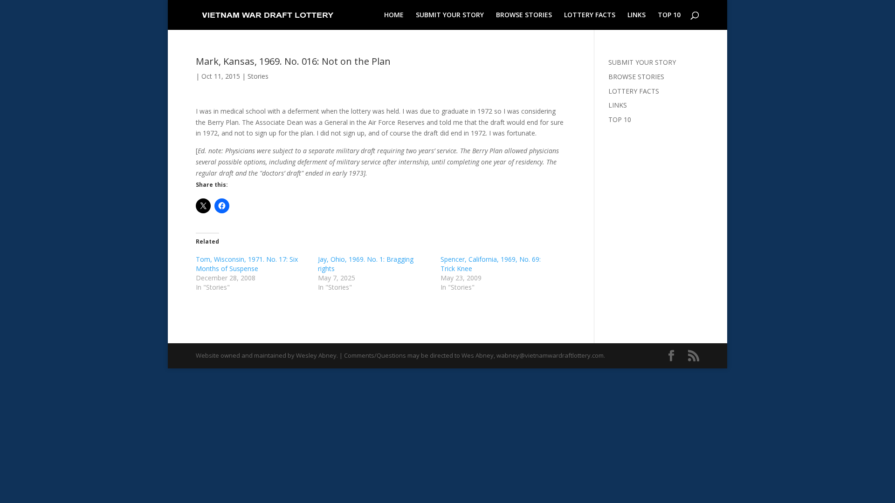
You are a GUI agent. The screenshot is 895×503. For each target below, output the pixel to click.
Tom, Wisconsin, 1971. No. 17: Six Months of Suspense (247, 264)
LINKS (636, 15)
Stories (258, 76)
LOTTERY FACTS (589, 15)
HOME (394, 15)
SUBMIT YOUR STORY (450, 15)
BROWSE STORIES (524, 15)
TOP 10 (669, 15)
